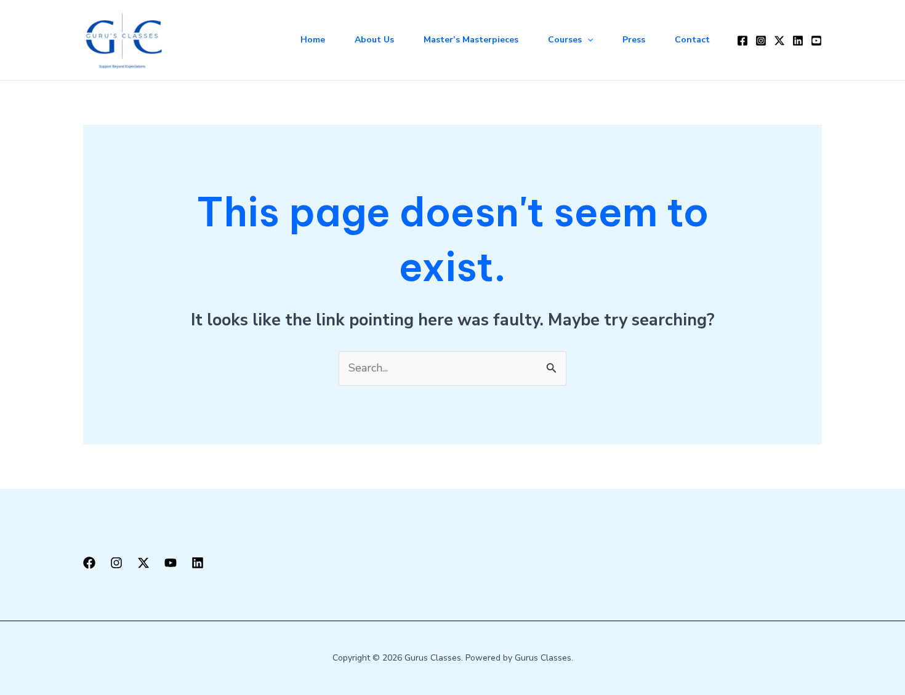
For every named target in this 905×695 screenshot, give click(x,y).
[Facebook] (742, 40)
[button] (587, 40)
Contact (692, 40)
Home (312, 40)
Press (633, 40)
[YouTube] (816, 40)
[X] (143, 563)
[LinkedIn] (797, 40)
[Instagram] (760, 40)
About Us (374, 40)
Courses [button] (565, 40)
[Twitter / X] (779, 40)
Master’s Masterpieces (471, 40)
